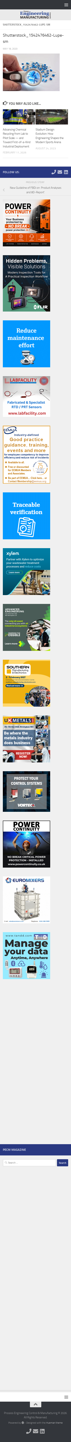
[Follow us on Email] (60, 172)
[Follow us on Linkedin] (66, 172)
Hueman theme (54, 1422)
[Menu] (66, 4)
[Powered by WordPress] (22, 1423)
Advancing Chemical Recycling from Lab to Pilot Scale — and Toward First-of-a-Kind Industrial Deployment (16, 138)
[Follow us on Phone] (53, 172)
